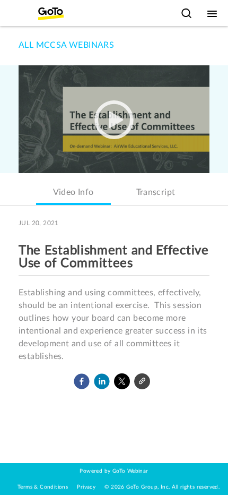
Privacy (86, 487)
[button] (82, 381)
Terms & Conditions (42, 487)
